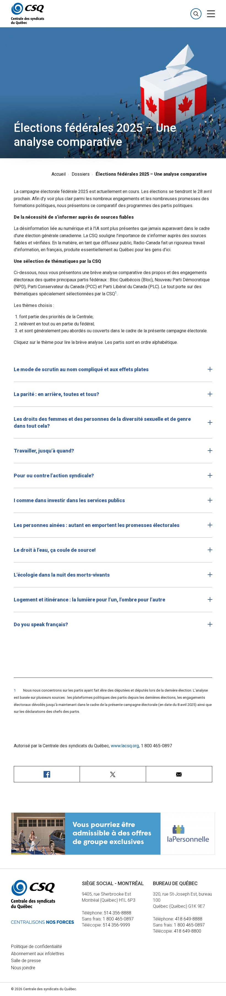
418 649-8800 (187, 931)
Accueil (59, 174)
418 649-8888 (188, 919)
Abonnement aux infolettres (37, 953)
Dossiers (81, 174)
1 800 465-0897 (118, 919)
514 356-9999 (116, 925)
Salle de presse (26, 960)
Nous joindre (23, 967)
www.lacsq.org (125, 745)
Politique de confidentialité (36, 946)
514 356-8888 (117, 912)
